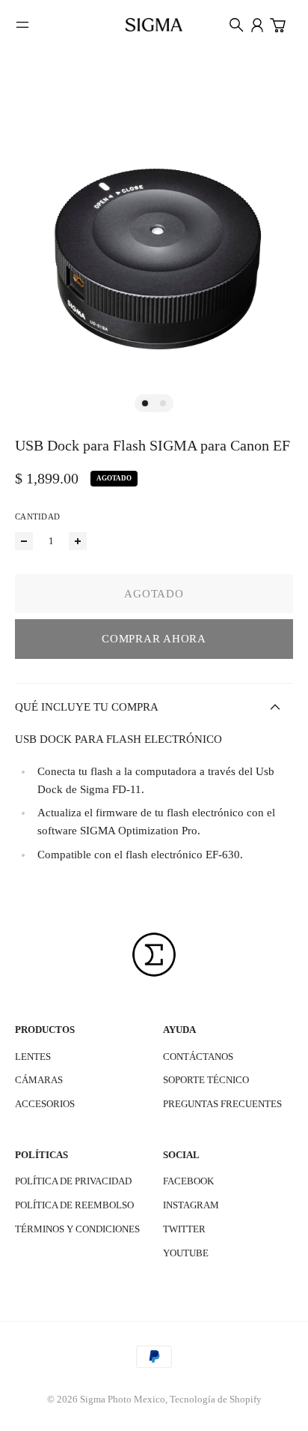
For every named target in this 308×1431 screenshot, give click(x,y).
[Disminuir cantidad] (24, 541)
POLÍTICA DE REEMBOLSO (74, 1205)
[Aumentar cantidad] (78, 541)
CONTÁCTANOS (198, 1056)
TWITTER (184, 1229)
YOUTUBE (186, 1253)
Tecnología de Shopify (216, 1399)
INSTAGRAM (191, 1205)
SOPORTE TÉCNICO (206, 1079)
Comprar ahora (154, 639)
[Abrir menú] (22, 24)
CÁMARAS (39, 1079)
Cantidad (37, 516)
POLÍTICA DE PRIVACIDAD (73, 1181)
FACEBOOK (188, 1181)
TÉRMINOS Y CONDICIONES (77, 1229)
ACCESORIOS (45, 1103)
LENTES (33, 1056)
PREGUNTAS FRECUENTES (222, 1103)
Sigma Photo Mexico (122, 1399)
